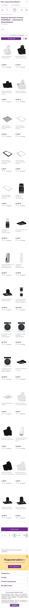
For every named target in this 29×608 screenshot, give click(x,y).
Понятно (14, 605)
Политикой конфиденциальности (9, 602)
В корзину (8, 67)
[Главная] (14, 9)
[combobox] (18, 35)
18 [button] (24, 535)
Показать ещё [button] (14, 529)
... (7, 535)
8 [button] (14, 535)
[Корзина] (26, 9)
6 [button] (9, 535)
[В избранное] (2, 67)
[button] (5, 5)
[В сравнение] (4, 67)
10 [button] (19, 535)
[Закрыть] (27, 1)
